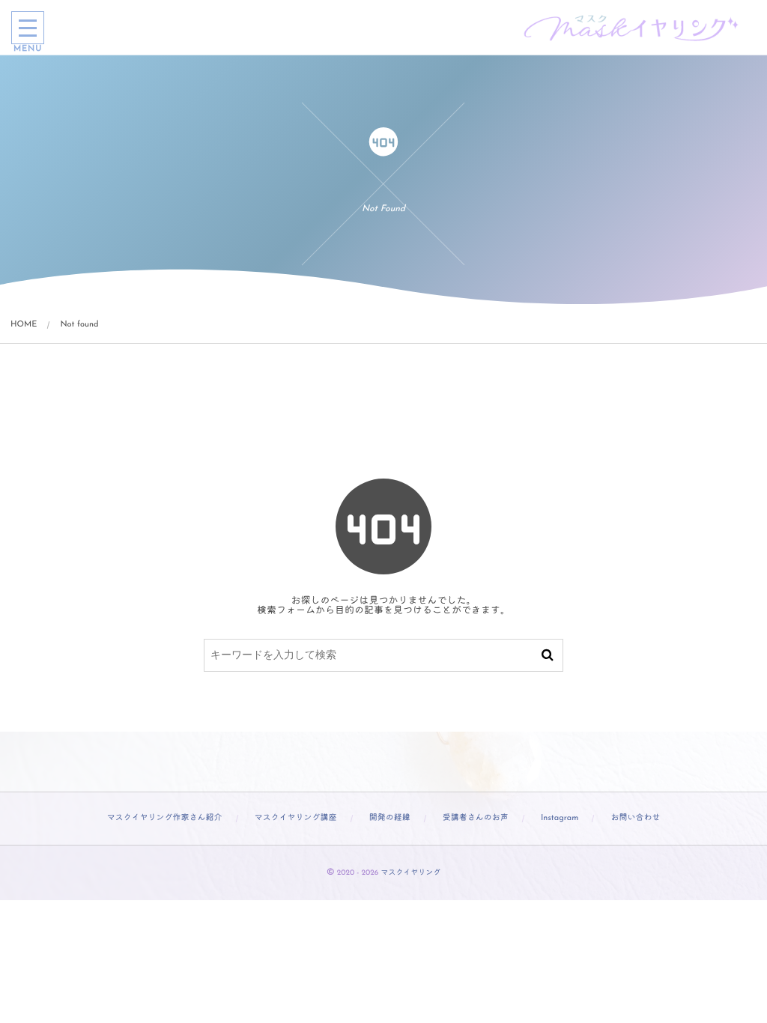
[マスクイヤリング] (632, 27)
